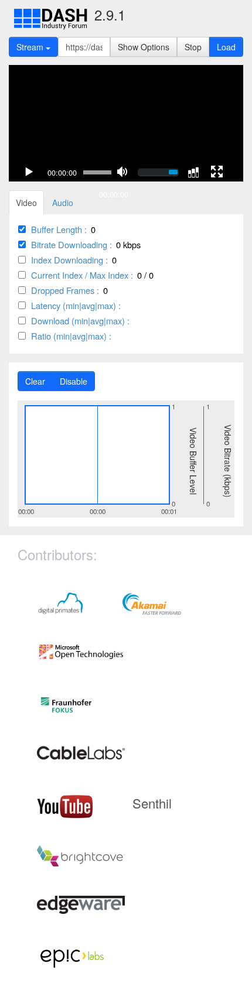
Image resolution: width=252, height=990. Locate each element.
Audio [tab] (62, 202)
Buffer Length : (59, 229)
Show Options (143, 47)
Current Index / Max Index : (82, 275)
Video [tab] (26, 202)
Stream (31, 47)
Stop (193, 47)
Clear (35, 381)
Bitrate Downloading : (71, 244)
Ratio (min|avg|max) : (71, 336)
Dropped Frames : (65, 290)
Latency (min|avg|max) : (76, 305)
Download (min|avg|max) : (80, 320)
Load (226, 47)
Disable (73, 381)
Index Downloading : (69, 260)
